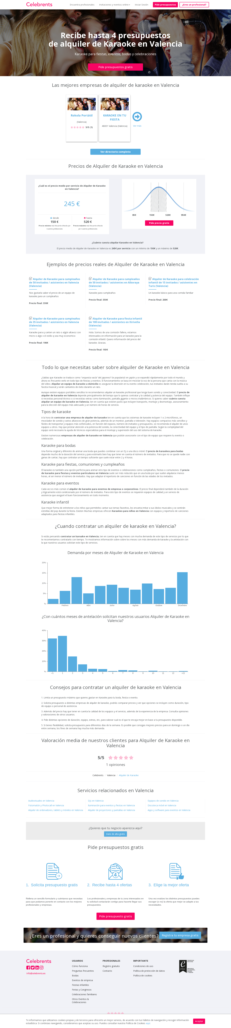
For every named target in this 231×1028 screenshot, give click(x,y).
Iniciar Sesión (141, 4)
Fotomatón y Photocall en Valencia (46, 805)
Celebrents (98, 775)
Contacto (107, 970)
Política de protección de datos (149, 970)
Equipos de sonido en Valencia (163, 800)
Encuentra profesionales (82, 4)
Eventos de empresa (82, 980)
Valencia (111, 775)
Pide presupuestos (165, 4)
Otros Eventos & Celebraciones (80, 1001)
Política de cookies (142, 975)
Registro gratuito (111, 966)
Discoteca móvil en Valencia (162, 805)
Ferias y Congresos (81, 989)
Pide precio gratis (159, 222)
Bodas (75, 975)
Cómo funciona (80, 966)
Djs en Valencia (96, 800)
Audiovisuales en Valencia (41, 800)
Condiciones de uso (143, 966)
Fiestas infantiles (80, 984)
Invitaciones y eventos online (114, 4)
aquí (148, 1023)
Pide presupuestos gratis (115, 67)
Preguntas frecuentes (83, 970)
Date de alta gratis (115, 833)
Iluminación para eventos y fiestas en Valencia (111, 805)
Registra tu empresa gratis (180, 935)
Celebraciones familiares (84, 994)
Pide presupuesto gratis (115, 916)
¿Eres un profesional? (194, 4)
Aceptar (199, 1021)
